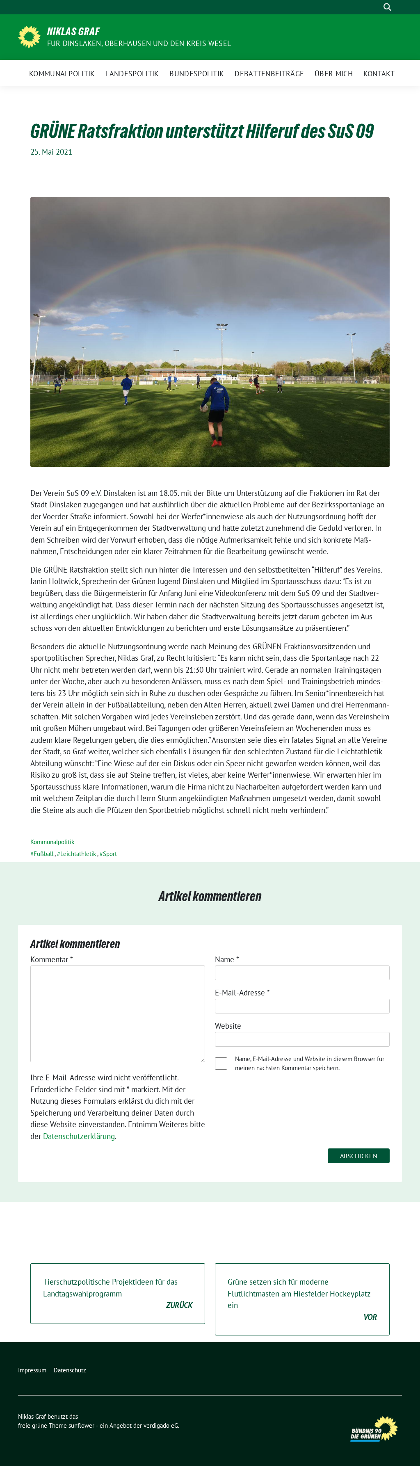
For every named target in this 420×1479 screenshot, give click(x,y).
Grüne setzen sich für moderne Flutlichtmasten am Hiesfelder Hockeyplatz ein (302, 1299)
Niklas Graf (73, 31)
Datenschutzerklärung (79, 1136)
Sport (110, 854)
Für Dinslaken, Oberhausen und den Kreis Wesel (139, 43)
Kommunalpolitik (52, 842)
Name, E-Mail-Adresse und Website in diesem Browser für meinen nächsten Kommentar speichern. (309, 1063)
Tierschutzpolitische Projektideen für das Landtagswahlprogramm (117, 1293)
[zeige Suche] (387, 7)
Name (227, 959)
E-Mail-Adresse (242, 992)
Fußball (43, 854)
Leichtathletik (78, 854)
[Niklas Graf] (29, 36)
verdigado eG (161, 1425)
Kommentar (51, 959)
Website (228, 1026)
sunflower (81, 1425)
